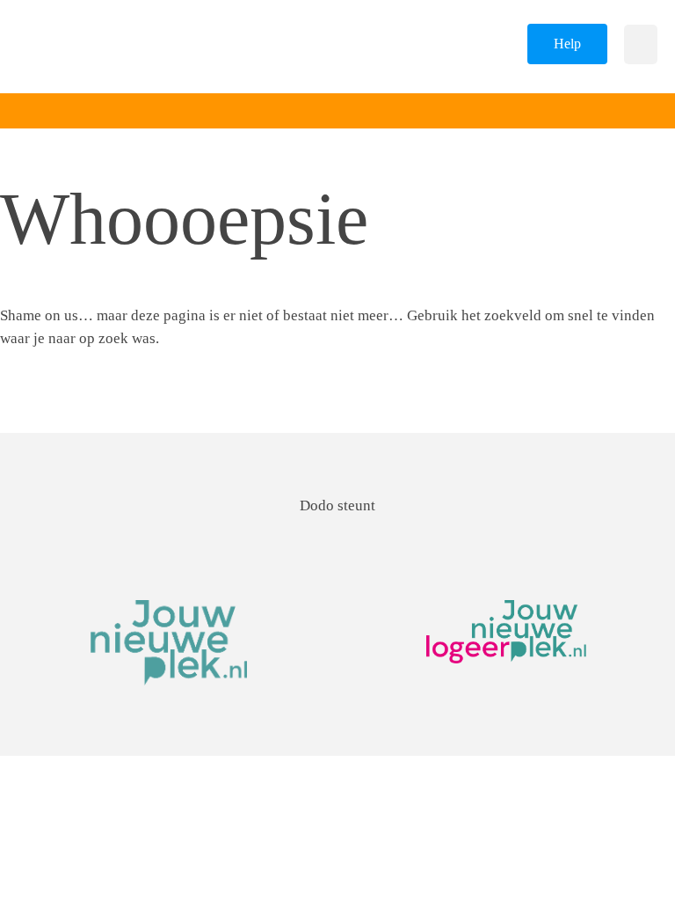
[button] (640, 44)
